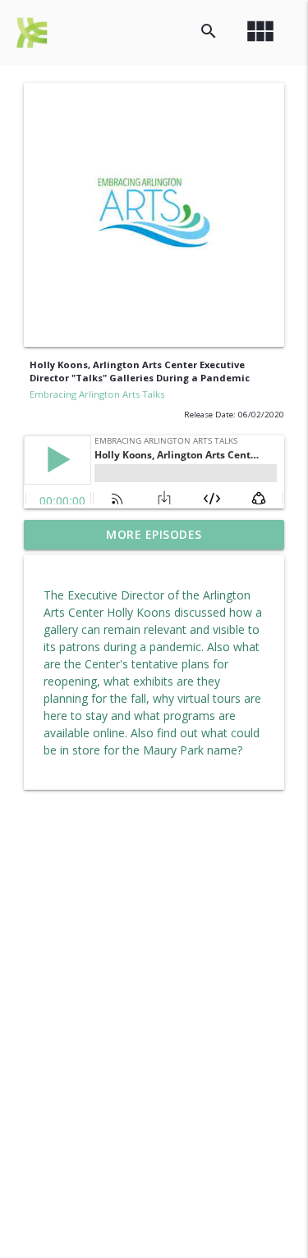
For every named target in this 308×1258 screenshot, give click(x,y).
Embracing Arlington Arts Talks (97, 394)
